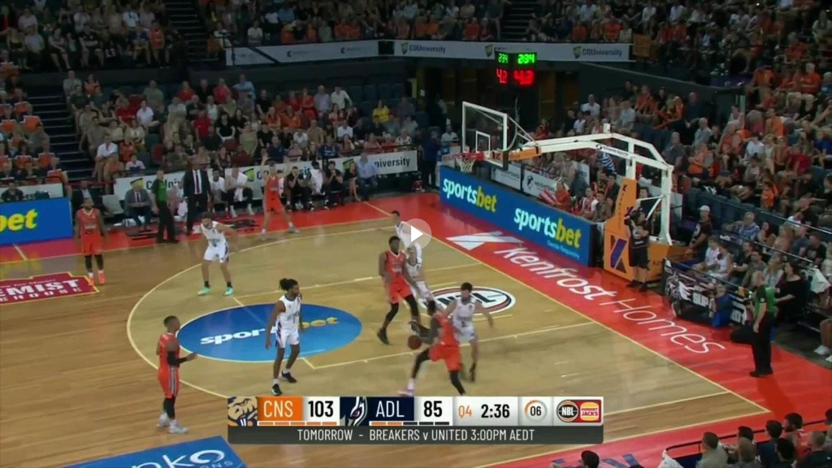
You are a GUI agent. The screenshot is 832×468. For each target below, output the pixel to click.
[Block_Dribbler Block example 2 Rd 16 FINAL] (416, 234)
